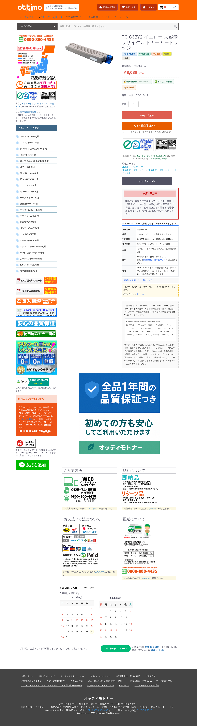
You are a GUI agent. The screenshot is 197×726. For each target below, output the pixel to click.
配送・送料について (56, 681)
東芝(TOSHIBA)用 (28, 271)
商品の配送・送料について (154, 260)
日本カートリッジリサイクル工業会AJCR (151, 156)
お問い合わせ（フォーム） (116, 648)
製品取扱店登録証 (28, 112)
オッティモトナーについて (72, 676)
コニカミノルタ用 (28, 185)
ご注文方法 (150, 676)
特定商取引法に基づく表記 (128, 676)
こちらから (92, 508)
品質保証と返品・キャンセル (100, 685)
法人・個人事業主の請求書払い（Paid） (106, 681)
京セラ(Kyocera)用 (29, 173)
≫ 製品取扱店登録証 (159, 159)
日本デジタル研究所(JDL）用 (33, 149)
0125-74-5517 (157, 650)
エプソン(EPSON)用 (29, 142)
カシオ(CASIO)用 (28, 234)
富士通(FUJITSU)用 (29, 203)
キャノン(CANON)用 (29, 136)
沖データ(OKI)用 (27, 167)
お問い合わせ (27, 676)
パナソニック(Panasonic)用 (33, 246)
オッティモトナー (98, 698)
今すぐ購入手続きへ (147, 125)
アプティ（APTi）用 (29, 216)
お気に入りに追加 (147, 181)
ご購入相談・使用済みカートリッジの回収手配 (151, 681)
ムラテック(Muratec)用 (31, 259)
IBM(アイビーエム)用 (30, 197)
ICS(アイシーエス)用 (29, 265)
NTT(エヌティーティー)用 (32, 253)
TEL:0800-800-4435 (98, 710)
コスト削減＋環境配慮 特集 (147, 685)
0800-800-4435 (152, 647)
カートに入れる (147, 115)
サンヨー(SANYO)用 (29, 228)
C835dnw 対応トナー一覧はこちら (138, 280)
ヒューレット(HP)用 (29, 191)
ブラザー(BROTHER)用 (31, 210)
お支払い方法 (77, 681)
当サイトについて (47, 676)
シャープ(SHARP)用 (29, 240)
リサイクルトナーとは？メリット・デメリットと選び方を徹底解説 (51, 685)
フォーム (140, 294)
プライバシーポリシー (100, 676)
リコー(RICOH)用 (28, 155)
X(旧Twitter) (27, 419)
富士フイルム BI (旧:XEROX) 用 (34, 161)
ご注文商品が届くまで (31, 681)
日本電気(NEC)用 (28, 222)
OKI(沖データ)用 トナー (134, 166)
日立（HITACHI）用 (29, 179)
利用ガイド (124, 685)
